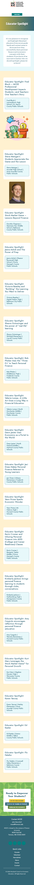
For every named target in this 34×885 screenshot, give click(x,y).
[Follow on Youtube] (24, 843)
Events (17, 863)
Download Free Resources (17, 807)
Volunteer (17, 855)
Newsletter (17, 857)
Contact (17, 865)
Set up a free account (17, 801)
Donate (17, 852)
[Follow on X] (15, 843)
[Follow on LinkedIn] (19, 843)
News (17, 860)
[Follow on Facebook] (10, 843)
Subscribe (17, 14)
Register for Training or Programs (17, 804)
